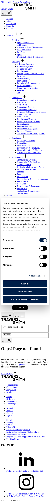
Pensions (21, 90)
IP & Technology (24, 85)
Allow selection (25, 291)
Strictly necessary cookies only (25, 299)
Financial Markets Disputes (28, 121)
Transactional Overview (27, 160)
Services (10, 35)
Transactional (17, 157)
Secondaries (22, 188)
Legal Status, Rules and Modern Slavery (23, 432)
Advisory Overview (25, 64)
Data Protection (23, 145)
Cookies (9, 425)
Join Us (9, 411)
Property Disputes (24, 131)
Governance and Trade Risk (29, 152)
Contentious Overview (26, 100)
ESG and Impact (24, 50)
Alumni (9, 19)
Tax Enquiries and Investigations (31, 133)
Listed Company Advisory (28, 88)
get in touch (24, 364)
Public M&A (22, 181)
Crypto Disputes (24, 114)
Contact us (10, 28)
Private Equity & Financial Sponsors (32, 179)
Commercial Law (24, 69)
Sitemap (9, 422)
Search (7, 335)
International (11, 401)
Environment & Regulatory (28, 148)
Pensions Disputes (24, 126)
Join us (9, 21)
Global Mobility (24, 78)
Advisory (16, 62)
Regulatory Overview (26, 141)
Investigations (23, 124)
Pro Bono (21, 52)
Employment (22, 71)
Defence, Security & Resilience (30, 57)
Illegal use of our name (16, 434)
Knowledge (11, 404)
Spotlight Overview (25, 42)
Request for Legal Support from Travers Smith (25, 437)
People (9, 196)
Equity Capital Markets (27, 169)
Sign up (20, 307)
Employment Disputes (26, 119)
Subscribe (10, 26)
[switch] (43, 248)
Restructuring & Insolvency (28, 186)
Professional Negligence (27, 129)
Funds (19, 174)
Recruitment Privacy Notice (18, 429)
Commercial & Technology (28, 162)
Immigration (22, 81)
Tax (18, 93)
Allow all (25, 284)
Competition (22, 143)
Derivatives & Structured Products (31, 167)
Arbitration (21, 102)
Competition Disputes (26, 107)
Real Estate (22, 184)
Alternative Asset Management (30, 47)
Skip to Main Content (10, 2)
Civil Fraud (22, 105)
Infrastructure (22, 176)
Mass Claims (22, 117)
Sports (19, 54)
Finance (20, 172)
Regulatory (17, 138)
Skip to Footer (26, 2)
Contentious (17, 97)
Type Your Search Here (13, 327)
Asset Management (25, 66)
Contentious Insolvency (27, 109)
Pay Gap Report (13, 439)
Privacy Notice (12, 427)
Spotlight (16, 40)
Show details (35, 276)
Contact (9, 413)
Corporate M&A (24, 164)
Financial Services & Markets (29, 150)
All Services (22, 45)
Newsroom (11, 23)
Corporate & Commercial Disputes (31, 112)
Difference (10, 399)
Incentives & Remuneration (28, 83)
